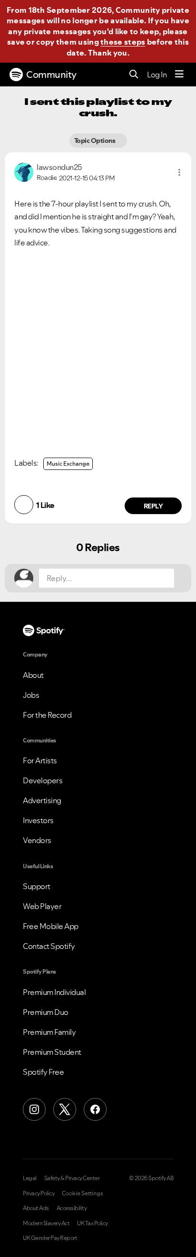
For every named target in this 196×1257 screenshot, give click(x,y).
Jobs (31, 695)
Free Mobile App (50, 926)
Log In (157, 74)
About (33, 675)
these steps (122, 42)
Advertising (42, 800)
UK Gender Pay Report (50, 1238)
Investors (38, 820)
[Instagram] (34, 1109)
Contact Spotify (49, 946)
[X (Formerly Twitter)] (64, 1109)
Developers (42, 780)
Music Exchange (68, 464)
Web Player (42, 906)
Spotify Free (43, 1072)
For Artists (40, 760)
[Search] (134, 74)
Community (51, 74)
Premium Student (52, 1052)
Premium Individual (54, 992)
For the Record (47, 715)
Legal (30, 1178)
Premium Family (49, 1032)
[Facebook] (95, 1109)
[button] (179, 172)
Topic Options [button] (95, 140)
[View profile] (23, 171)
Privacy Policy (38, 1193)
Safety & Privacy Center (72, 1178)
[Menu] (179, 74)
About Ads (36, 1208)
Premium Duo (46, 1012)
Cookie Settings (82, 1193)
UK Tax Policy (92, 1223)
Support (36, 886)
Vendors (37, 840)
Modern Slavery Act (46, 1223)
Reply (153, 506)
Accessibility (72, 1208)
